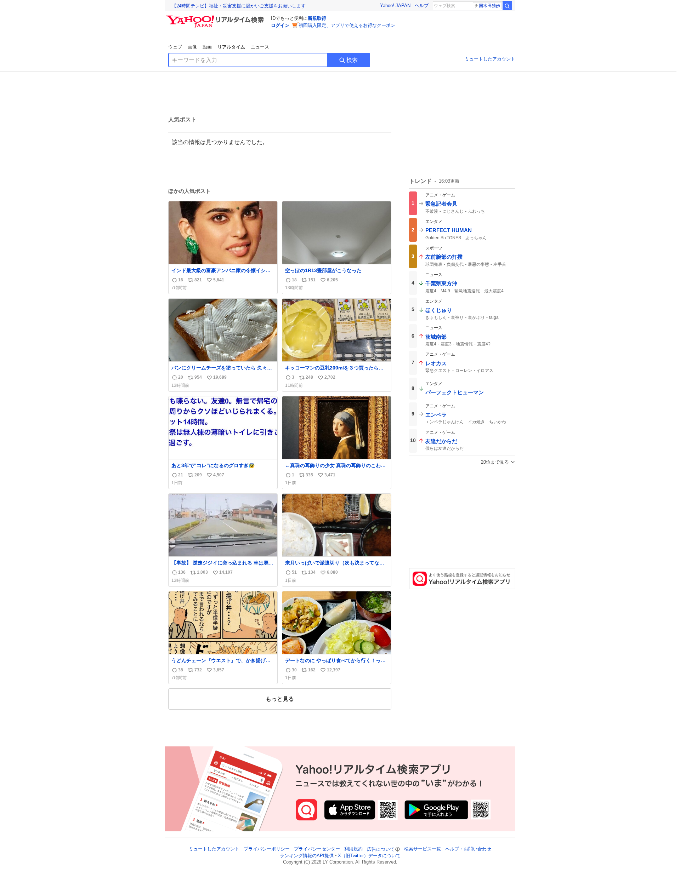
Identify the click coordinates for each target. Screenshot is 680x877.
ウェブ (175, 47)
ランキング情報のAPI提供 (307, 855)
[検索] (507, 5)
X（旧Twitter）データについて (369, 855)
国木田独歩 (489, 5)
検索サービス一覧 (422, 849)
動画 (207, 47)
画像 (192, 47)
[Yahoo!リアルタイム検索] (216, 17)
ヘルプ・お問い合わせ (468, 849)
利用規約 (353, 849)
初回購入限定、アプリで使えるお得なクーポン (347, 25)
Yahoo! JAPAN (395, 5)
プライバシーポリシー (267, 849)
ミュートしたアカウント (490, 59)
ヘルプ (422, 5)
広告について (381, 849)
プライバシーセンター (317, 849)
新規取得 (317, 18)
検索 (352, 60)
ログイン (280, 25)
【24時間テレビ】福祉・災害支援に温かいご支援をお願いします (239, 5)
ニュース (260, 47)
